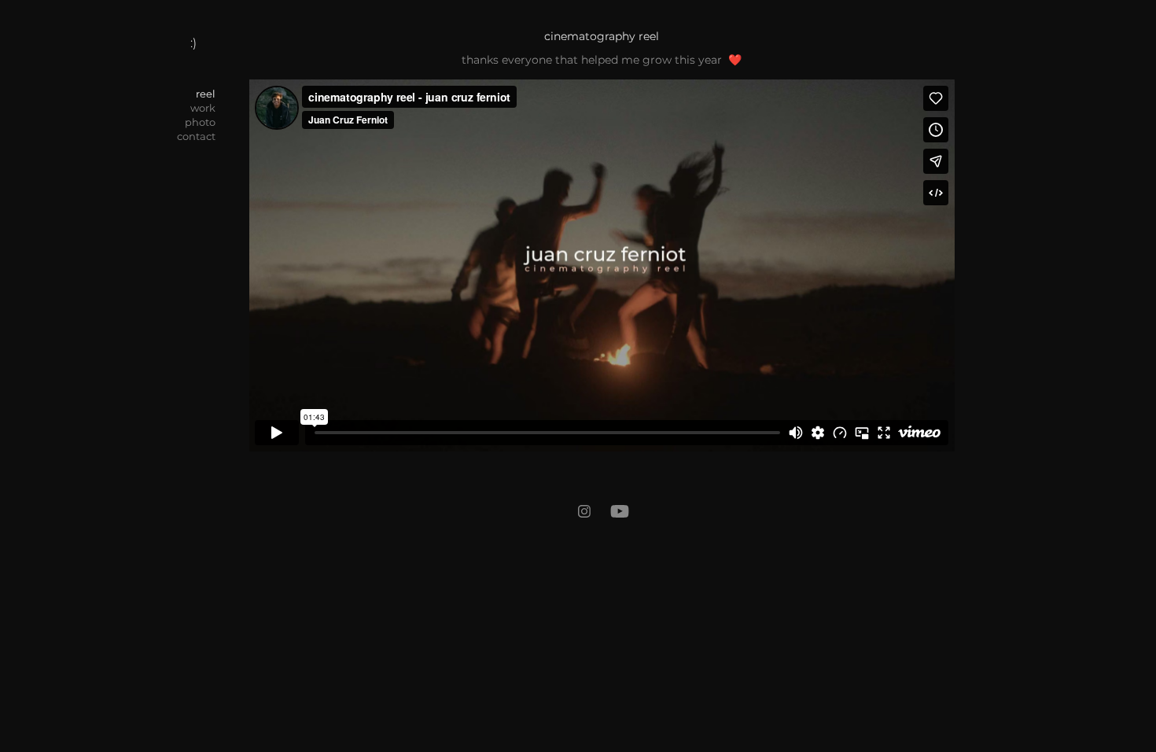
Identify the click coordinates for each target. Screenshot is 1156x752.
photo (200, 123)
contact (196, 137)
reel (205, 95)
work (202, 109)
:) (193, 43)
